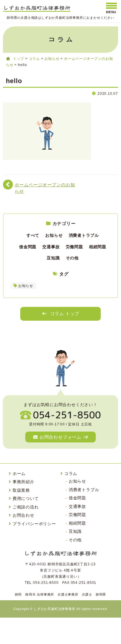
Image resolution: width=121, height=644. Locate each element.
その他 (72, 258)
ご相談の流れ (26, 507)
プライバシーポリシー (34, 523)
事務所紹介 (23, 481)
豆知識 (53, 258)
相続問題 (97, 246)
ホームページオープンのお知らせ (45, 187)
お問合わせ (23, 515)
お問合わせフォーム (60, 437)
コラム (70, 473)
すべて (32, 235)
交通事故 (51, 246)
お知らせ (54, 235)
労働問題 (74, 246)
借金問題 (27, 246)
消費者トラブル (84, 235)
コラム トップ (65, 313)
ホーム (19, 473)
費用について (26, 498)
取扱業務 (21, 490)
